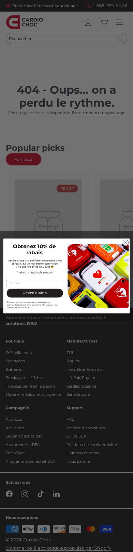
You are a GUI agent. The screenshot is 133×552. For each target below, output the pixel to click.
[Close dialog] (126, 243)
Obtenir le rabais (35, 293)
